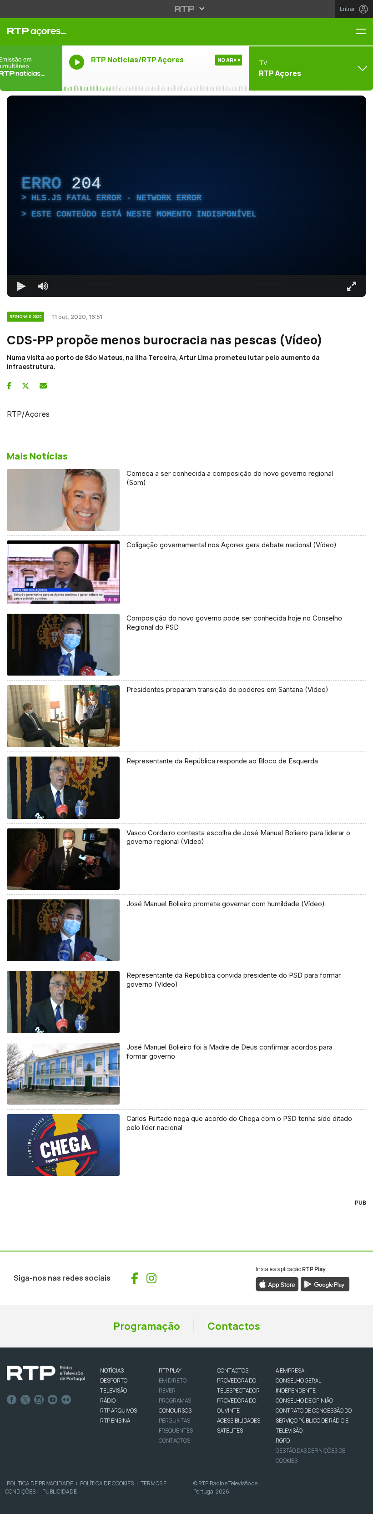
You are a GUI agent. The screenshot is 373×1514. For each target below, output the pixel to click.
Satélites (230, 1430)
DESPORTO (113, 1380)
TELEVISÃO (113, 1390)
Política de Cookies (107, 1483)
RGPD (283, 1440)
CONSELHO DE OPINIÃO (304, 1400)
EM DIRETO (172, 1380)
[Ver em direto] (31, 68)
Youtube (53, 1400)
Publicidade (59, 1491)
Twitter (25, 1400)
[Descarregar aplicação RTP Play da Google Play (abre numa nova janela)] (325, 1283)
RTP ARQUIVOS (118, 1410)
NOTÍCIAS (112, 1370)
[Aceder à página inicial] (31, 31)
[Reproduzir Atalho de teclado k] (21, 286)
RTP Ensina (115, 1420)
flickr (66, 1400)
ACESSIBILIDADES (238, 1420)
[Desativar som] (43, 286)
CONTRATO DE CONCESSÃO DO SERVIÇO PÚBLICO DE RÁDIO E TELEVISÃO (314, 1420)
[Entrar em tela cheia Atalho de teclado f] (352, 286)
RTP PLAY (170, 1370)
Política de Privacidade (40, 1483)
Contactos (233, 1326)
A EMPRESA (290, 1370)
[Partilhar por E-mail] (43, 386)
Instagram (39, 1400)
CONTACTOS (232, 1370)
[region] (186, 196)
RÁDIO (108, 1400)
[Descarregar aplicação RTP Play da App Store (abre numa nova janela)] (277, 1283)
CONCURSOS (175, 1410)
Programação (146, 1326)
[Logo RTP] (46, 1373)
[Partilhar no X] (25, 386)
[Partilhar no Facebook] (9, 386)
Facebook (12, 1400)
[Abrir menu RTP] (186, 8)
